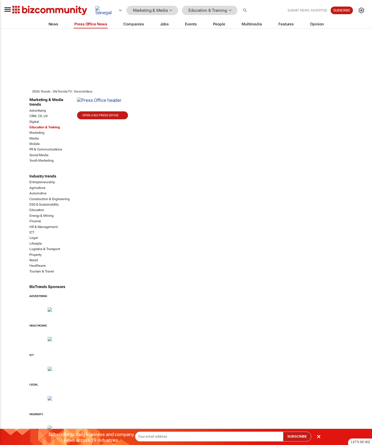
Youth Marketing (41, 160)
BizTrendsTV (62, 91)
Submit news (298, 10)
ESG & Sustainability (44, 204)
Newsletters (83, 91)
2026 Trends (41, 91)
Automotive (38, 193)
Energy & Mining (41, 216)
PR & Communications (45, 149)
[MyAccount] (361, 10)
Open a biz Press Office (100, 115)
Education (36, 210)
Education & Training (44, 127)
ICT (31, 232)
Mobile (34, 144)
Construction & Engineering (49, 199)
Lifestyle (35, 243)
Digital (34, 122)
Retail (33, 260)
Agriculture (37, 188)
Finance (35, 221)
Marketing (36, 133)
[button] (245, 10)
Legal (33, 238)
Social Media (38, 155)
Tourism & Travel (41, 271)
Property (35, 255)
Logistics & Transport (44, 249)
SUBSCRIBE (297, 436)
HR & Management (43, 227)
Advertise (319, 10)
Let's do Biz (360, 442)
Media (34, 138)
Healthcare (37, 266)
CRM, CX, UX (38, 116)
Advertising (37, 110)
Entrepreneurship (42, 182)
